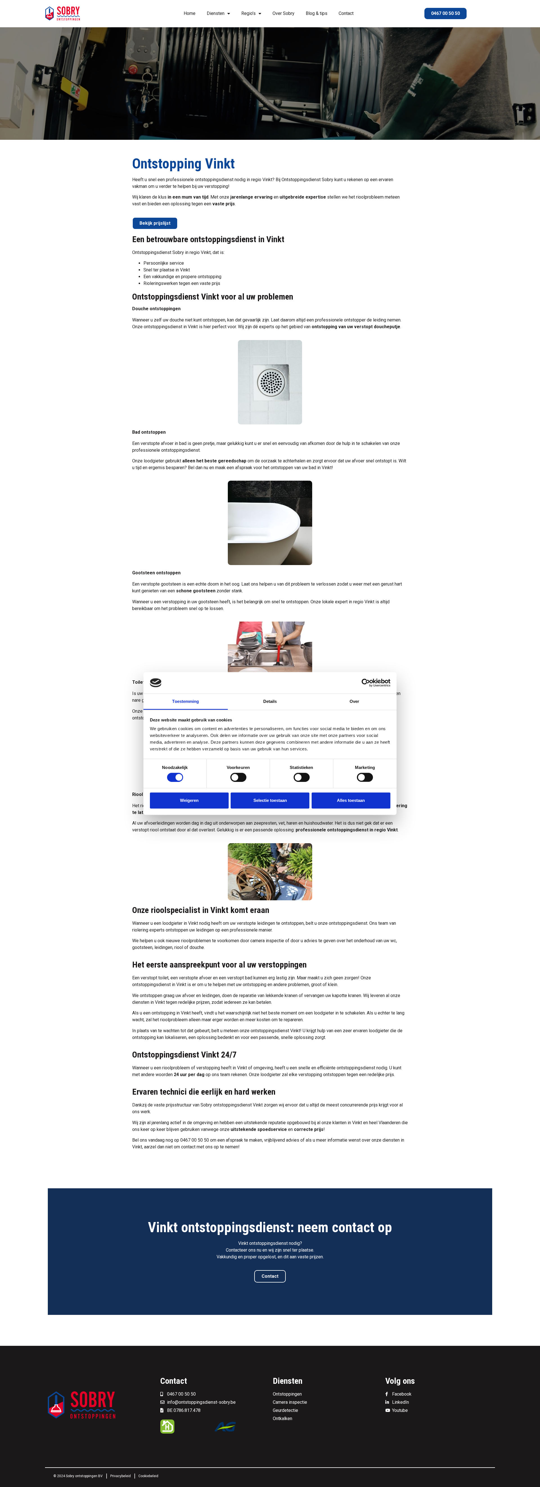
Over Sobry (283, 13)
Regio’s (248, 13)
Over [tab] (354, 701)
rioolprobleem (370, 197)
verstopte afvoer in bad (163, 443)
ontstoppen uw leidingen (190, 930)
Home (189, 13)
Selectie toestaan (270, 800)
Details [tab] (270, 701)
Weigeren (189, 800)
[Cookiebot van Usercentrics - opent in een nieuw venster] (365, 683)
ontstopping (209, 276)
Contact (346, 13)
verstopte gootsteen (161, 584)
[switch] (238, 777)
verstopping (208, 1067)
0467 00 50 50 (194, 1140)
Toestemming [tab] (185, 701)
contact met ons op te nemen (209, 1146)
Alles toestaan (351, 800)
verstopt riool (145, 830)
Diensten (215, 13)
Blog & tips (316, 13)
